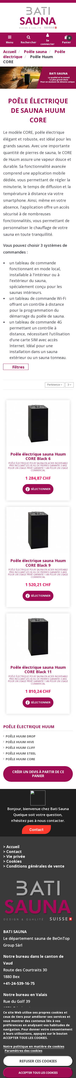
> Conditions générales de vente (33, 866)
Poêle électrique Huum (28, 726)
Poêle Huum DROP (20, 736)
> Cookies (12, 861)
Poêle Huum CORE (20, 759)
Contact (36, 829)
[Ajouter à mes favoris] (38, 445)
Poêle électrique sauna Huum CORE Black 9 (38, 563)
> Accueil (11, 846)
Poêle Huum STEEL (21, 753)
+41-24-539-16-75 (19, 983)
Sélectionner (40, 489)
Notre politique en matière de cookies (33, 1046)
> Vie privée (14, 856)
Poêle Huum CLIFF (20, 747)
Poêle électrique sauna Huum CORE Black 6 (38, 456)
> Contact (12, 851)
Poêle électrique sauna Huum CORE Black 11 (38, 669)
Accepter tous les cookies (38, 1073)
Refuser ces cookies (38, 1061)
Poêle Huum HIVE (20, 742)
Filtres (18, 367)
